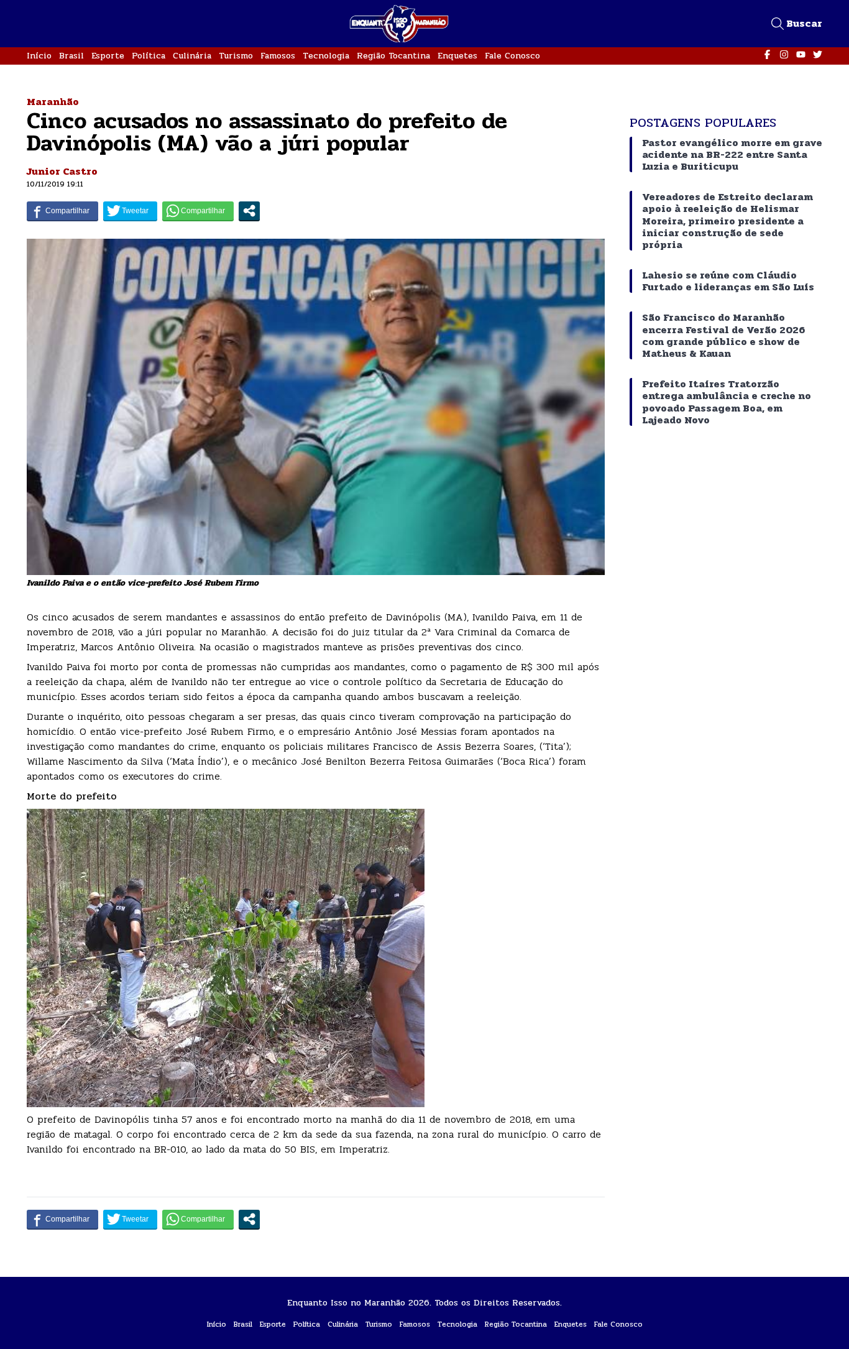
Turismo (236, 55)
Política (148, 55)
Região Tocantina (393, 55)
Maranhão (53, 101)
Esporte (107, 55)
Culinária (192, 55)
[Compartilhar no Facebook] (62, 210)
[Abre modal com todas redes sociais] (249, 210)
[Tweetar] (130, 210)
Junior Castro (62, 171)
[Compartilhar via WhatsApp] (198, 210)
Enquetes (457, 55)
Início (39, 55)
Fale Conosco (512, 55)
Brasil (71, 55)
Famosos (277, 55)
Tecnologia (326, 55)
